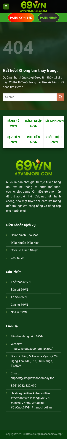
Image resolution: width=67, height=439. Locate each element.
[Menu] (6, 7)
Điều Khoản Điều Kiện (25, 243)
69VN (9, 182)
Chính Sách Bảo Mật (24, 235)
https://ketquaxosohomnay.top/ (32, 348)
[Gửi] (60, 97)
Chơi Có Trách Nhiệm (25, 250)
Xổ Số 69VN (19, 297)
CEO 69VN (17, 258)
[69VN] (33, 6)
